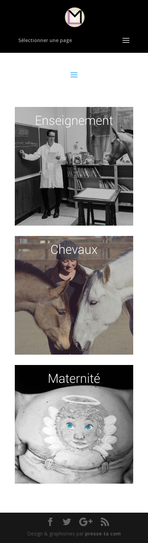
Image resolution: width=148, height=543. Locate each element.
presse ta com (103, 533)
